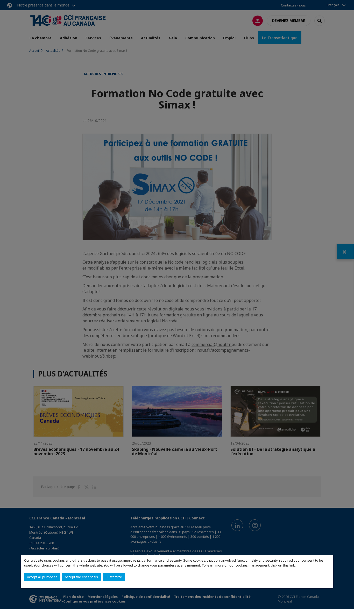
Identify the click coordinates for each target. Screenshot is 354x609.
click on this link (283, 565)
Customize (113, 577)
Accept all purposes (42, 577)
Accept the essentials (81, 577)
